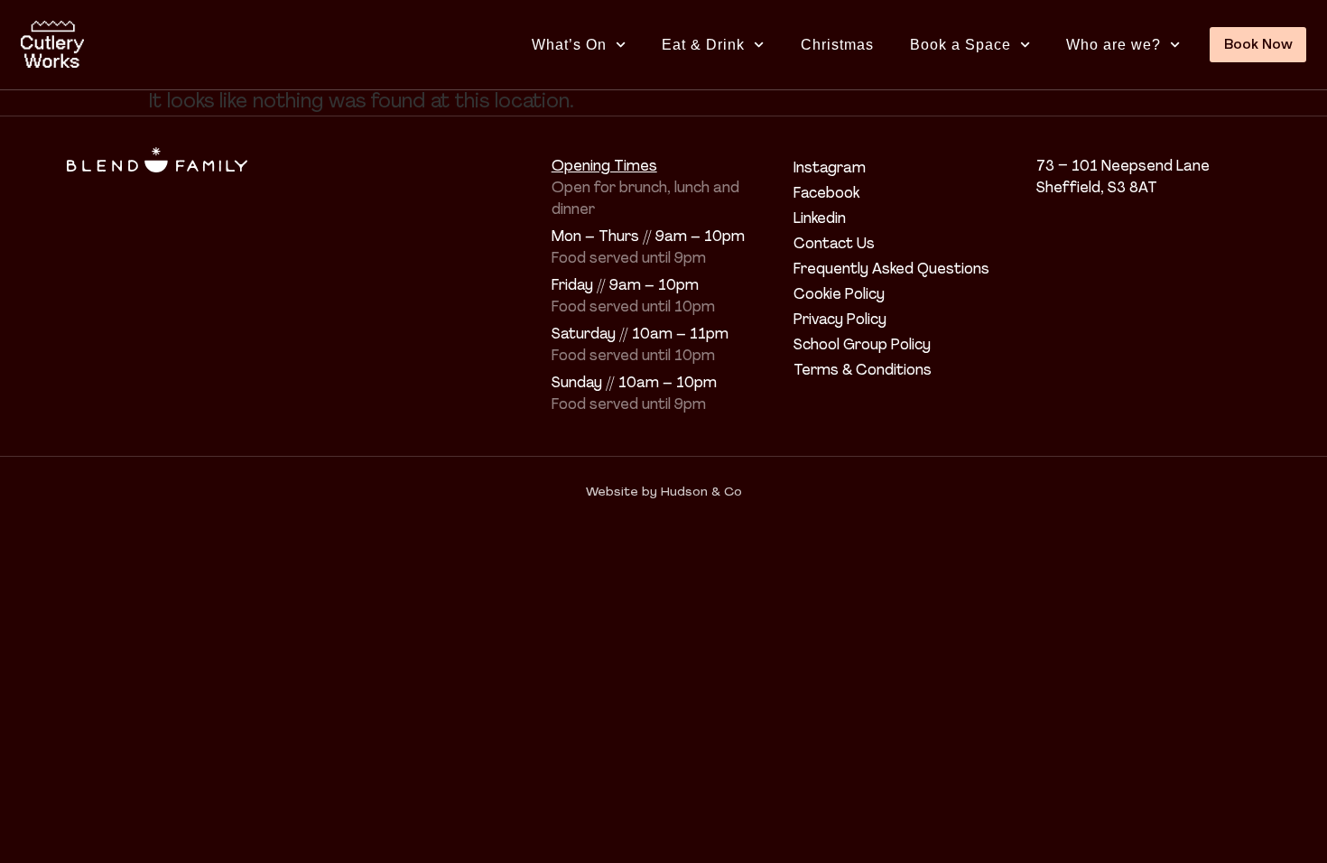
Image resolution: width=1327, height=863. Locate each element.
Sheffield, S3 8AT (1096, 188)
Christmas (837, 44)
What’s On (569, 44)
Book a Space (960, 44)
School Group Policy (862, 346)
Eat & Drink (703, 44)
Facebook (826, 194)
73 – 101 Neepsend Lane (1123, 167)
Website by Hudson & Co (664, 492)
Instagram (829, 169)
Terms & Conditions (862, 371)
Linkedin (819, 219)
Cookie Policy (839, 295)
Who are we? (1113, 44)
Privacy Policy (839, 320)
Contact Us (834, 244)
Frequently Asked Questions (891, 270)
